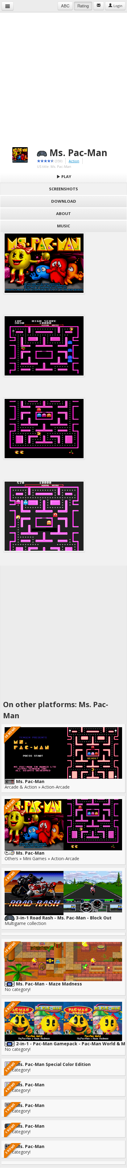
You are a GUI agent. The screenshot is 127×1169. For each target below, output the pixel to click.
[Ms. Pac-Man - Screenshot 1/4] (44, 263)
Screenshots (63, 189)
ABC (65, 6)
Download (63, 201)
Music (63, 226)
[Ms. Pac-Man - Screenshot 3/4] (44, 428)
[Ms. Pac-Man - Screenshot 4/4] (44, 516)
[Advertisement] (63, 75)
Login (117, 5)
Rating (83, 6)
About (63, 213)
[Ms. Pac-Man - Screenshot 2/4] (44, 346)
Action (74, 161)
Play (65, 176)
